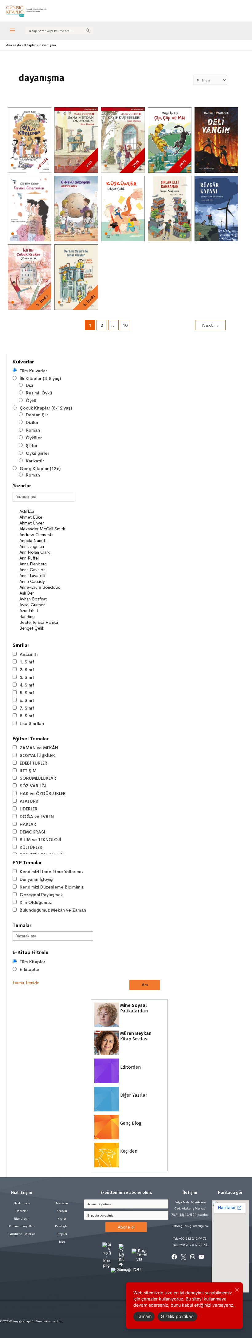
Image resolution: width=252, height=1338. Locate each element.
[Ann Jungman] (46, 546)
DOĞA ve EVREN (37, 816)
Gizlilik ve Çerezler (21, 1234)
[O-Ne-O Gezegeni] (76, 208)
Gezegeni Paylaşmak (41, 894)
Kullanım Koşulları (22, 1226)
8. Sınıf (27, 715)
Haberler (22, 1211)
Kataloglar (62, 1226)
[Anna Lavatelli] (46, 576)
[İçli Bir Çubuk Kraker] (29, 277)
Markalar (62, 1203)
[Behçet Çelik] (46, 628)
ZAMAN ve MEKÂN (39, 747)
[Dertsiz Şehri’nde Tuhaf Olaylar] (76, 277)
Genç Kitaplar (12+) (40, 468)
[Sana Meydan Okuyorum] (76, 140)
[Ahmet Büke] (46, 517)
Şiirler (31, 445)
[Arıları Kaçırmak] (29, 140)
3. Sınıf (27, 677)
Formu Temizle (26, 982)
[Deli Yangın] (216, 140)
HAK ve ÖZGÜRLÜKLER (43, 793)
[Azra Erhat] (46, 611)
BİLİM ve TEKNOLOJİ (40, 839)
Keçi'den (128, 1151)
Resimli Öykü (39, 393)
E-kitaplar (29, 969)
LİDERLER (28, 809)
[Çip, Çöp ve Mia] (169, 140)
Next (210, 325)
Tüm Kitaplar (32, 961)
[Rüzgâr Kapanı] (216, 208)
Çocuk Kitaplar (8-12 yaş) (46, 408)
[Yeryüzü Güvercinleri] (29, 208)
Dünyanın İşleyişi (36, 879)
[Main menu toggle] (12, 30)
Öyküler (34, 438)
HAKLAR (28, 824)
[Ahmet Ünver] (46, 523)
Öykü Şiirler (37, 453)
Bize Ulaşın (22, 1219)
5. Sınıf (27, 692)
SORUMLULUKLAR (38, 778)
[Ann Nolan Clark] (46, 552)
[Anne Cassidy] (46, 581)
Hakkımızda (22, 1203)
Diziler (32, 422)
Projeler (62, 1234)
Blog (62, 1242)
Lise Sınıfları (32, 723)
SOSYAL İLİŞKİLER (37, 755)
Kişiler (61, 1219)
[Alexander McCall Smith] (46, 529)
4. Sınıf (27, 685)
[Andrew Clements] (46, 535)
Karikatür (35, 461)
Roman (33, 430)
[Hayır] (237, 1290)
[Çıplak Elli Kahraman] (169, 208)
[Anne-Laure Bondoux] (46, 587)
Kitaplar (62, 1211)
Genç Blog (130, 1123)
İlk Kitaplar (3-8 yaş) (40, 378)
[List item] (174, 1257)
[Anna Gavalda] (46, 570)
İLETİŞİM (28, 771)
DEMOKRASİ (32, 832)
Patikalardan (133, 1008)
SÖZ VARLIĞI (33, 786)
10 (125, 325)
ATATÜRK (29, 801)
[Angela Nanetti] (46, 541)
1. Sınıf (27, 662)
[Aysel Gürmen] (46, 605)
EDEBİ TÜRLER (33, 763)
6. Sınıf (27, 700)
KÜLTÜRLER (31, 847)
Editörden (130, 1067)
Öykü (31, 400)
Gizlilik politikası (177, 1316)
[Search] (88, 30)
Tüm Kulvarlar (33, 371)
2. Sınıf (27, 669)
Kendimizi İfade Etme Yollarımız (52, 871)
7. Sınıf (27, 708)
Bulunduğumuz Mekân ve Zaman (53, 910)
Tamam (144, 1316)
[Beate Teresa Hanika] (46, 622)
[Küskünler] (123, 208)
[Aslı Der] (46, 593)
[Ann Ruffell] (46, 558)
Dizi (29, 385)
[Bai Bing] (46, 617)
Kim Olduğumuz (36, 902)
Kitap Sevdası (135, 1036)
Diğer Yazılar (133, 1095)
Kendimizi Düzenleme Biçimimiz (52, 887)
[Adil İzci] (46, 511)
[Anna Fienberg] (46, 564)
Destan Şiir (37, 415)
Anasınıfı (29, 654)
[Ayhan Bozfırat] (46, 599)
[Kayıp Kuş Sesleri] (123, 140)
